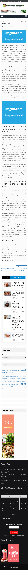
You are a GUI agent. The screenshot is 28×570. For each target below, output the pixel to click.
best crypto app (13, 370)
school (10, 386)
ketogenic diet (20, 379)
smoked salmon (17, 386)
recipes (22, 384)
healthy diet (7, 379)
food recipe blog (20, 376)
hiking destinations (13, 379)
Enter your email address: (14, 524)
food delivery (13, 376)
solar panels (23, 386)
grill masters (21, 378)
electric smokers (8, 376)
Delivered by (14, 535)
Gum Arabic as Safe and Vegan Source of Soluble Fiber (18, 335)
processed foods (14, 384)
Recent (7, 277)
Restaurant (22, 277)
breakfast (22, 370)
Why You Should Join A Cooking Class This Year (7, 268)
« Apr (13, 514)
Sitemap (19, 1)
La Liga (24, 379)
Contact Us (3, 1)
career (5, 372)
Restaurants (12, 260)
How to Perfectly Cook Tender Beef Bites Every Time (18, 293)
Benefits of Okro (5, 370)
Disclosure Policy (11, 1)
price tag (8, 384)
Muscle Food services (11, 381)
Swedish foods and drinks (7, 388)
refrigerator (4, 386)
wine (19, 388)
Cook (25, 373)
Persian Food (18, 381)
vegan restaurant (15, 388)
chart (11, 372)
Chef (14, 277)
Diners (3, 376)
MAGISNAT (4, 381)
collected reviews (20, 373)
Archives (4, 355)
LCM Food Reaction (18, 535)
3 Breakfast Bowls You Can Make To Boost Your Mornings (18, 284)
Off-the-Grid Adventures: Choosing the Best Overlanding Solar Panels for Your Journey (18, 305)
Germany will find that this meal (12, 378)
